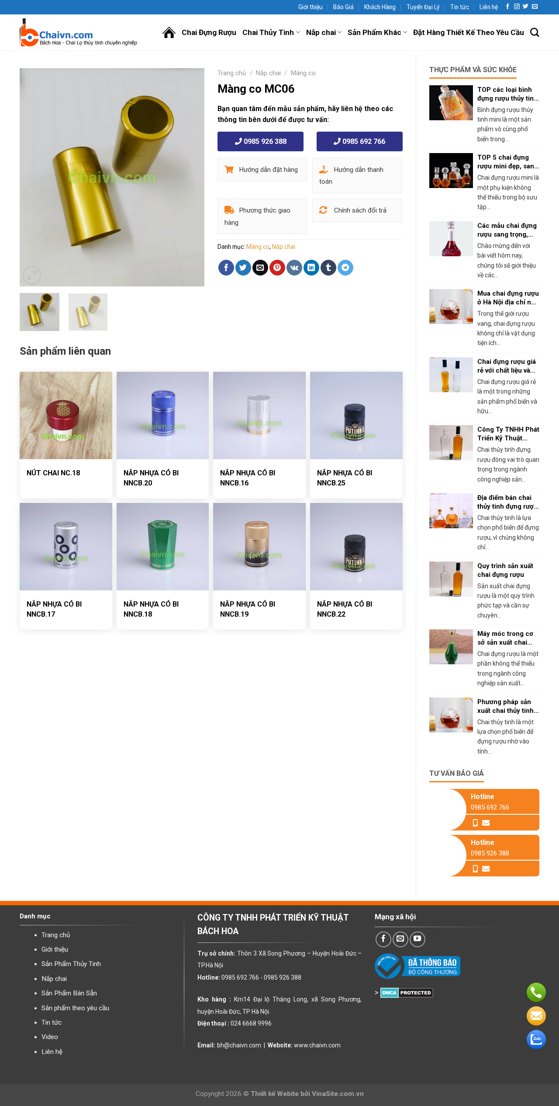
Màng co (303, 73)
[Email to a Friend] (260, 268)
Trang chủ (231, 73)
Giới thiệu (310, 6)
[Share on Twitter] (243, 268)
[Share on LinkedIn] (311, 268)
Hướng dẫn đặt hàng (268, 170)
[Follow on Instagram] (517, 6)
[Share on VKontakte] (294, 268)
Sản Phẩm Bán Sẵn (69, 993)
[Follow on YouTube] (417, 939)
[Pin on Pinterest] (277, 268)
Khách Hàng (380, 6)
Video (49, 1037)
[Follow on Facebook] (508, 6)
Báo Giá (343, 6)
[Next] (190, 177)
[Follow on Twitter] (525, 6)
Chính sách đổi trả (359, 210)
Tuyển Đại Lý (423, 6)
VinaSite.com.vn (338, 1094)
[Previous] (34, 177)
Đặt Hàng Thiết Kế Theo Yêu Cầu (468, 32)
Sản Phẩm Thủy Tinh (71, 964)
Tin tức (459, 6)
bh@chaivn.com (239, 1045)
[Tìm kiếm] (534, 32)
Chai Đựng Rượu (209, 32)
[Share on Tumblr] (328, 268)
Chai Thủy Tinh (268, 32)
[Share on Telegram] (345, 268)
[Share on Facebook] (226, 268)
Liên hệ (489, 6)
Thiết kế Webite (275, 1094)
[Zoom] (32, 275)
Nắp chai (321, 32)
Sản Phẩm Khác (374, 32)
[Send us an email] (535, 6)
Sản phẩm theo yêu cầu (75, 1008)
